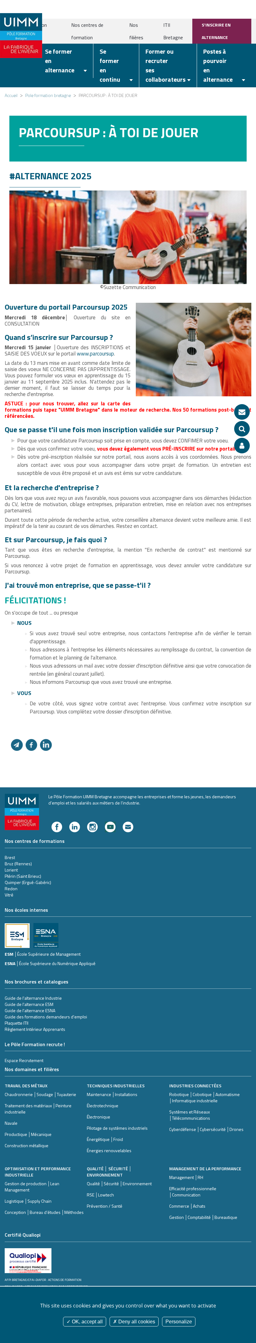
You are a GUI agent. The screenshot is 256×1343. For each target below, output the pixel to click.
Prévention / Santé (104, 1206)
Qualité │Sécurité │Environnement (119, 1183)
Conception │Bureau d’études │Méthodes (44, 1212)
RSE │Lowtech (100, 1194)
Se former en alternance (59, 60)
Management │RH (186, 1177)
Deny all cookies (136, 1321)
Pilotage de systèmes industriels (117, 1128)
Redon (11, 888)
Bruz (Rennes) (18, 863)
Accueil (11, 95)
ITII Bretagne (173, 31)
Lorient (11, 870)
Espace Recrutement (24, 1060)
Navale (11, 1123)
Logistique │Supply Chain (28, 1201)
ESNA (10, 963)
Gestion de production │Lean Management (32, 1186)
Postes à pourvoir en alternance (218, 65)
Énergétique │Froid (105, 1139)
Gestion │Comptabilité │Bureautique (203, 1217)
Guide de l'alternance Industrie (33, 998)
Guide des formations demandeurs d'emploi (46, 1016)
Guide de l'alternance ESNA (30, 1010)
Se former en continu (110, 65)
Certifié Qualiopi (23, 1235)
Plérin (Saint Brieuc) (23, 876)
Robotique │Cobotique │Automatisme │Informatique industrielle (204, 1097)
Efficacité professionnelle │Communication (192, 1191)
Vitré (9, 894)
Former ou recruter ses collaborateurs (165, 65)
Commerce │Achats (187, 1206)
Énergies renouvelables (109, 1150)
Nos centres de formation (87, 31)
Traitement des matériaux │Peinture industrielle (38, 1108)
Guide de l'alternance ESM (29, 1004)
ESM (9, 954)
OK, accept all (87, 1321)
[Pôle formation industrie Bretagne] (21, 35)
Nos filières (136, 31)
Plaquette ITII (16, 1023)
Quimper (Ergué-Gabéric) (28, 882)
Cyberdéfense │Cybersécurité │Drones (206, 1129)
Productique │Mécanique (28, 1134)
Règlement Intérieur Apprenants (35, 1029)
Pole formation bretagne (48, 95)
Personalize (178, 1321)
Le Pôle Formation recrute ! (35, 1044)
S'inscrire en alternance (216, 31)
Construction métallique (26, 1145)
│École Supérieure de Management (47, 954)
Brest (10, 857)
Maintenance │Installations (112, 1094)
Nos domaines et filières (32, 1069)
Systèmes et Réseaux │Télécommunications (189, 1115)
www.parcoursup (95, 354)
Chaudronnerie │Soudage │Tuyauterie (40, 1094)
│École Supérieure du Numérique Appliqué (56, 963)
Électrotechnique (102, 1105)
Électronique (98, 1117)
